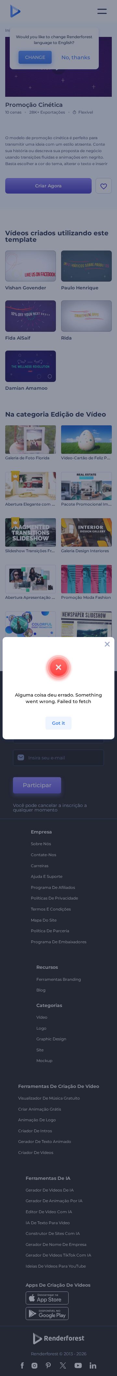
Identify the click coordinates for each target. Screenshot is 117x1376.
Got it (58, 723)
